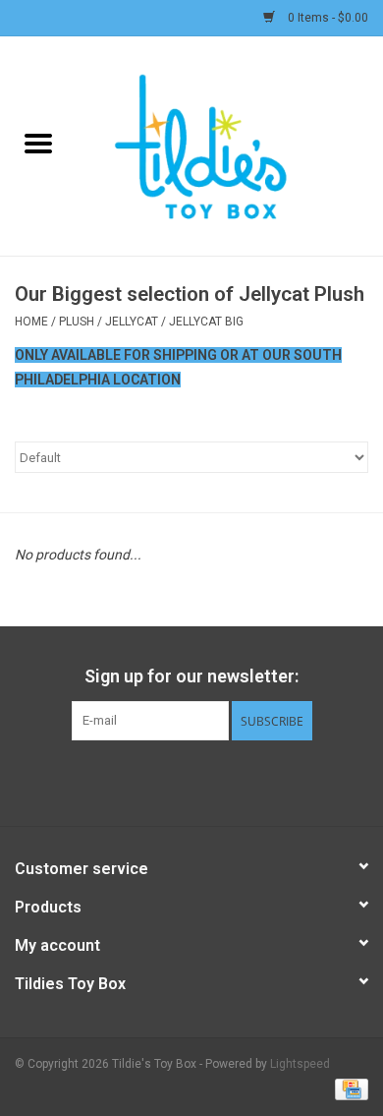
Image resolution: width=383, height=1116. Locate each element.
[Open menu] (38, 142)
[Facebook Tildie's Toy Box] (140, 780)
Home (31, 321)
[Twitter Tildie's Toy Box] (175, 780)
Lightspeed (300, 1064)
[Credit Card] (348, 1088)
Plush (76, 321)
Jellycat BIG (206, 321)
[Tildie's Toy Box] (230, 144)
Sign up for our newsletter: (191, 676)
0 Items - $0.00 (326, 18)
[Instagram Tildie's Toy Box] (243, 780)
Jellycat (131, 321)
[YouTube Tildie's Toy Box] (209, 780)
